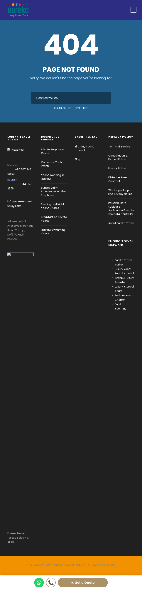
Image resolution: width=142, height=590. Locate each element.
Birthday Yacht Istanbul (84, 148)
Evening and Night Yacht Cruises (52, 206)
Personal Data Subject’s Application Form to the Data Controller (121, 208)
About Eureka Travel (121, 223)
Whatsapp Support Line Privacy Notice (120, 192)
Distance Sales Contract (117, 179)
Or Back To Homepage (71, 108)
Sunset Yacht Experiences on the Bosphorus (53, 191)
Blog (77, 159)
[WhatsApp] (39, 582)
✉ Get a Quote (82, 582)
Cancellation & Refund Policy (118, 157)
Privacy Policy (117, 168)
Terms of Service (119, 146)
